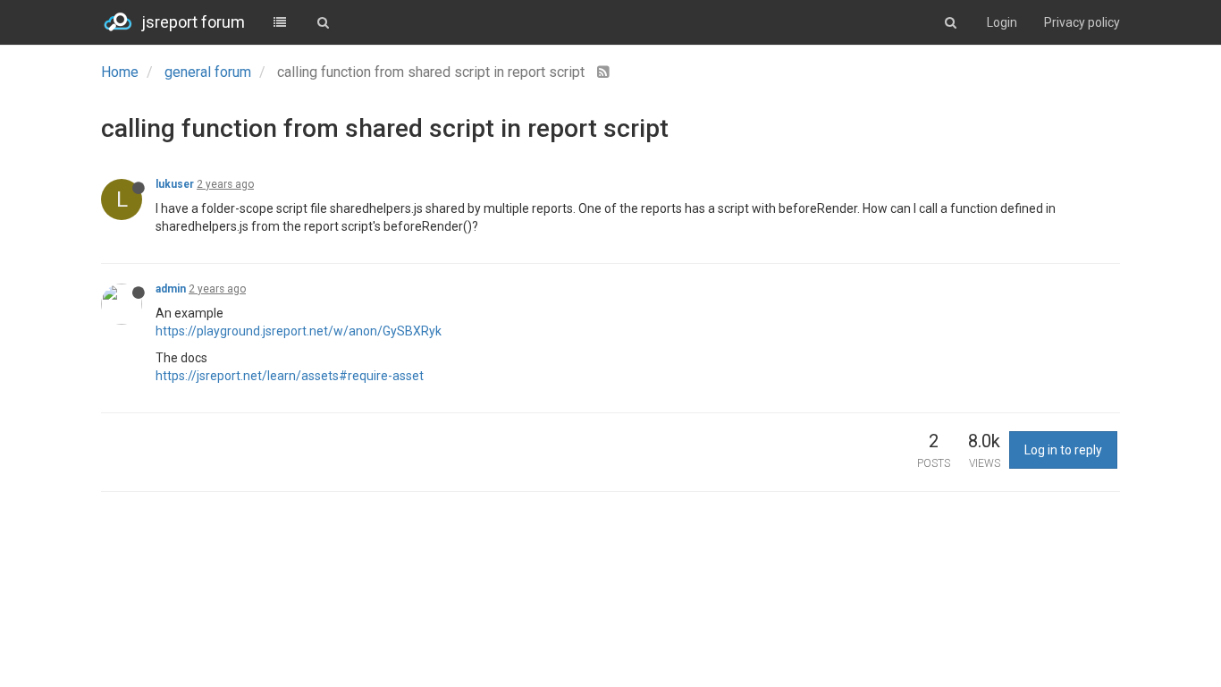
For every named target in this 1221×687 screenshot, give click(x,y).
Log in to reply (1063, 450)
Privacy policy (1082, 22)
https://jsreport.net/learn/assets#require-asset (290, 376)
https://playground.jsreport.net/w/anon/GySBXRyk (299, 331)
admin (171, 289)
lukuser (175, 184)
